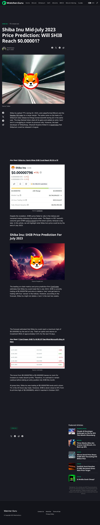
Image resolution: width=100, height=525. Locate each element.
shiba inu (14, 428)
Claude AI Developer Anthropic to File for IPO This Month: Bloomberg (86, 433)
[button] (91, 3)
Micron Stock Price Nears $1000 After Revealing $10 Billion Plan (87, 457)
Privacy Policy (50, 514)
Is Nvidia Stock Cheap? (86, 479)
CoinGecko (39, 211)
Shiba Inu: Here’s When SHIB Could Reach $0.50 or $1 (38, 160)
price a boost (31, 221)
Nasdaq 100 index (16, 115)
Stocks (84, 428)
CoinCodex (55, 287)
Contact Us (41, 511)
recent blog (54, 125)
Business (79, 428)
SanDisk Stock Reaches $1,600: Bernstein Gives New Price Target (86, 468)
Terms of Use (56, 511)
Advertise (48, 511)
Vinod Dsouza (10, 48)
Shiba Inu (5, 24)
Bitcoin (79, 440)
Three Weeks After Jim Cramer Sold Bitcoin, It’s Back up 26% (86, 445)
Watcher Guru (10, 511)
